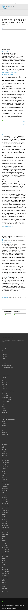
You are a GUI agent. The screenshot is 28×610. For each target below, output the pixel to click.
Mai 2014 (4, 540)
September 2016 (5, 488)
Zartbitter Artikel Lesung (7, 367)
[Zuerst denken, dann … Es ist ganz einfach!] (20, 319)
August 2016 (5, 490)
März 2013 (4, 566)
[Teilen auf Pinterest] (12, 305)
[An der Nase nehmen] (8, 317)
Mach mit (4, 363)
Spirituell (4, 425)
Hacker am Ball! (5, 401)
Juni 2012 (4, 582)
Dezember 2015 (5, 505)
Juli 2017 (4, 470)
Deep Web (15, 297)
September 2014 (5, 532)
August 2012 (5, 579)
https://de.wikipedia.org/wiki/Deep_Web (10, 72)
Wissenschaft (5, 434)
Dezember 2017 (5, 460)
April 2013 (4, 564)
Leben (18, 1)
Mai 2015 (4, 518)
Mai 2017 (4, 473)
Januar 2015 (5, 525)
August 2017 (5, 468)
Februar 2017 (5, 479)
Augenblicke (5, 382)
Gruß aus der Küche (6, 399)
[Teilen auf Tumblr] (18, 305)
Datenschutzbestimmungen (11, 608)
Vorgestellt (4, 429)
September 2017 (5, 466)
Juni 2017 (4, 472)
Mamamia (4, 412)
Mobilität (4, 417)
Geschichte (4, 393)
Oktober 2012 (5, 575)
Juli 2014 (4, 536)
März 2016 (4, 499)
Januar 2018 (5, 459)
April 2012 (4, 586)
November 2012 (5, 573)
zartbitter (13, 294)
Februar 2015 (5, 523)
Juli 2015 (4, 514)
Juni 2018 (4, 449)
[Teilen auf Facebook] (3, 305)
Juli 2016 (4, 492)
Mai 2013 (4, 562)
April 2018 (4, 453)
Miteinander (4, 416)
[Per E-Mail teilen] (24, 305)
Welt (5, 1)
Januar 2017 (5, 481)
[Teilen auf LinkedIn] (15, 305)
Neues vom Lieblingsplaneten (8, 419)
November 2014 (5, 529)
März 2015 (4, 521)
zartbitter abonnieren (6, 365)
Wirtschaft (4, 432)
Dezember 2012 (5, 571)
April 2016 (4, 497)
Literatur (4, 410)
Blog (3, 11)
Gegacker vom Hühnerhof (8, 392)
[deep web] (14, 37)
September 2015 (5, 510)
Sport (16, 3)
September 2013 (5, 555)
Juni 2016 (4, 494)
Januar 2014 (5, 547)
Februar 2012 (5, 590)
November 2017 (5, 462)
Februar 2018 (5, 457)
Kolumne (12, 3)
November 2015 (5, 507)
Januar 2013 (5, 569)
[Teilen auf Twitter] (6, 305)
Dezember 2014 (5, 527)
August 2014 (5, 534)
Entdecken (4, 356)
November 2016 (5, 484)
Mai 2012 (4, 584)
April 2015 (4, 520)
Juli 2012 (4, 580)
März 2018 (4, 455)
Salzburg (8, 1)
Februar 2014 (5, 545)
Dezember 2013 (5, 549)
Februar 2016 (5, 501)
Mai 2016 (4, 496)
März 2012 (4, 588)
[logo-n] (11, 7)
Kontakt (4, 361)
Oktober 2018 (5, 444)
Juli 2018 (4, 448)
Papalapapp (4, 421)
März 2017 (4, 477)
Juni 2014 (4, 538)
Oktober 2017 (5, 464)
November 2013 (5, 551)
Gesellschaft (14, 1)
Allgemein (4, 24)
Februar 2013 (5, 567)
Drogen (19, 297)
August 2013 (5, 556)
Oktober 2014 (5, 531)
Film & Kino (4, 388)
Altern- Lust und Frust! (7, 379)
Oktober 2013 (5, 553)
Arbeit (3, 381)
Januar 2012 (5, 591)
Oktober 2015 (5, 508)
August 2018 (5, 446)
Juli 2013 (4, 558)
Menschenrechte (6, 414)
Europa (3, 386)
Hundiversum (5, 403)
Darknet (10, 297)
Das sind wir (5, 354)
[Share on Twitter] (9, 305)
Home (3, 358)
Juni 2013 (4, 560)
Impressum (4, 360)
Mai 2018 (4, 451)
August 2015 (5, 512)
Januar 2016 (5, 503)
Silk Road (23, 297)
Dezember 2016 (5, 483)
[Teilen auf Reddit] (21, 305)
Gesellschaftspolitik (6, 397)
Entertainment (5, 384)
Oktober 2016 (5, 486)
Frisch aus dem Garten (7, 390)
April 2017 (4, 475)
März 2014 (4, 544)
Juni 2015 (4, 516)
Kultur (22, 1)
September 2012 (5, 577)
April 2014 (4, 542)
